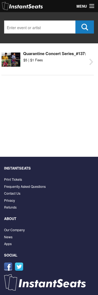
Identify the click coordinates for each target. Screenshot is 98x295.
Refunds (10, 207)
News (8, 236)
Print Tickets (13, 179)
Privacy (9, 200)
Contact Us (12, 193)
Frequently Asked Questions (25, 186)
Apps (8, 243)
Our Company (14, 229)
